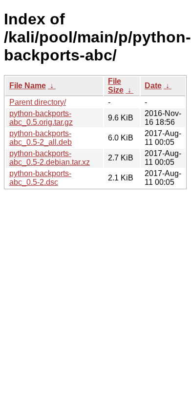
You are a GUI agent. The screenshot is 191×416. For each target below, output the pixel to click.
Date (153, 85)
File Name (27, 85)
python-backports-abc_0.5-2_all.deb (40, 137)
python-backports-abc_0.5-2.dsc (40, 177)
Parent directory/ (37, 102)
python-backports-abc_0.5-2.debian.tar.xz (49, 157)
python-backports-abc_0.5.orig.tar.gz (41, 117)
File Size (116, 85)
